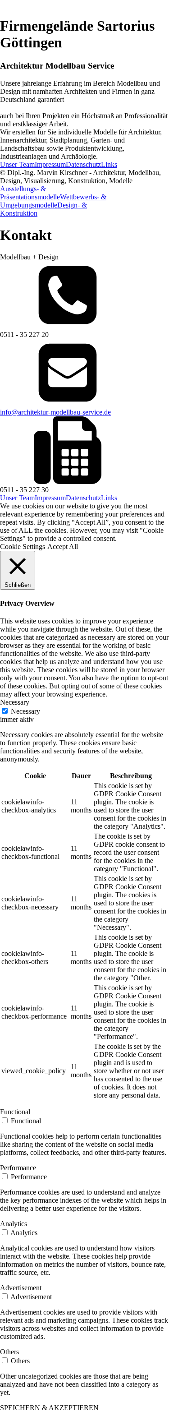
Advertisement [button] (20, 1288)
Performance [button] (18, 1168)
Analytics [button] (13, 1223)
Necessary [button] (14, 702)
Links (109, 164)
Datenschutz (83, 164)
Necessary (25, 711)
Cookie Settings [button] (22, 546)
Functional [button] (15, 1112)
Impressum (50, 164)
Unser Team (17, 164)
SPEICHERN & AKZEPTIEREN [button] (49, 1408)
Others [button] (9, 1352)
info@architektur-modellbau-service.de (55, 412)
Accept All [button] (62, 546)
